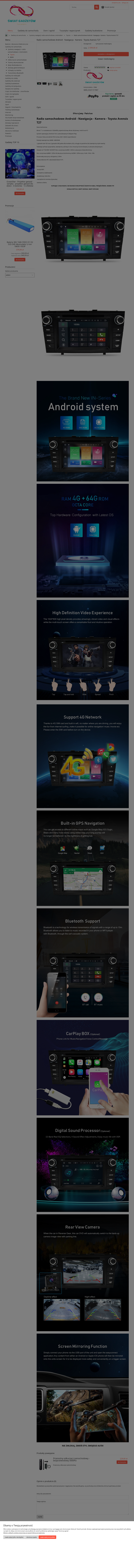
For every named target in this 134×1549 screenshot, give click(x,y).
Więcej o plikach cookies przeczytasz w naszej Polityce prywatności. (24, 1533)
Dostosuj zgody (31, 1537)
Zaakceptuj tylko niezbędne (14, 1537)
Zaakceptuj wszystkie (47, 1537)
